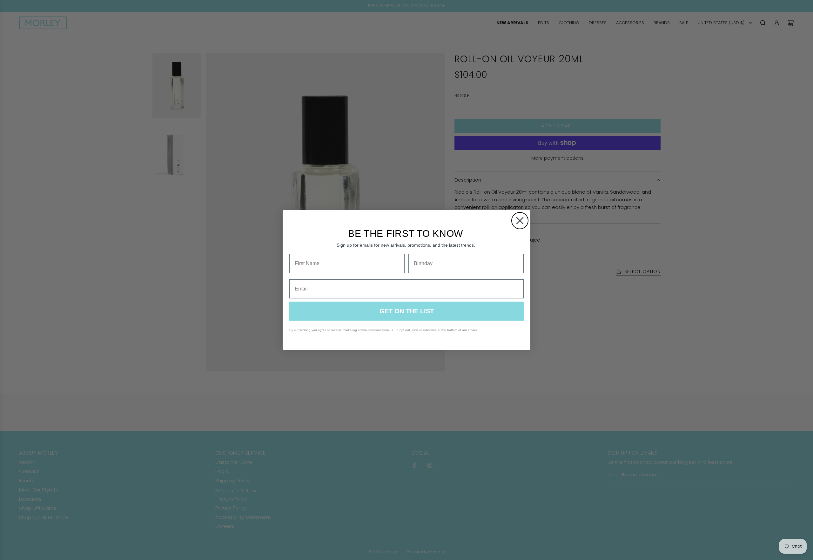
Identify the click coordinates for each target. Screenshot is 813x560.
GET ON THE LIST (407, 311)
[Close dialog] (520, 221)
